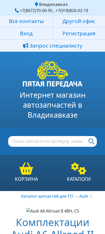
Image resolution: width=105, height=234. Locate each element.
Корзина (26, 178)
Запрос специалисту (55, 45)
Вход (26, 33)
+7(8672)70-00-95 (36, 10)
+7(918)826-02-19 (72, 10)
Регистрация (79, 33)
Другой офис (78, 21)
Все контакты (26, 21)
